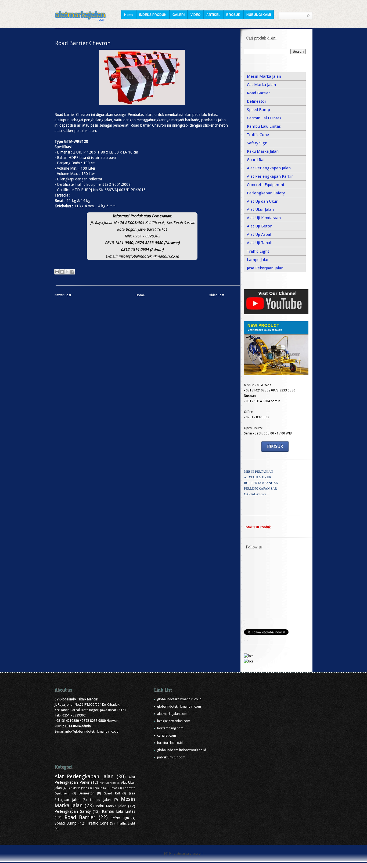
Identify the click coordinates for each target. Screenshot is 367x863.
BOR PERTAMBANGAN (261, 482)
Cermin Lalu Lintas (264, 118)
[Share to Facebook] (72, 271)
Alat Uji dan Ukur (262, 201)
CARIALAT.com (255, 494)
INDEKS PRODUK (153, 15)
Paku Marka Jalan (263, 151)
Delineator (256, 101)
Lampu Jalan (258, 259)
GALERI (178, 15)
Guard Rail (256, 159)
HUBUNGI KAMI (258, 15)
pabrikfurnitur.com (171, 757)
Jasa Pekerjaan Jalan (265, 268)
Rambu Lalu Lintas (264, 126)
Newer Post (63, 295)
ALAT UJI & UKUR (257, 477)
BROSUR (233, 15)
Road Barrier (258, 93)
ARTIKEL (213, 15)
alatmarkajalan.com (172, 714)
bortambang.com (170, 728)
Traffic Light (258, 251)
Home (128, 15)
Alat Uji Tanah (259, 242)
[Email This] (57, 271)
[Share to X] (67, 271)
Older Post (216, 295)
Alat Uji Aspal (259, 234)
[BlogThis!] (62, 271)
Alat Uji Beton (259, 226)
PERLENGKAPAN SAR (260, 488)
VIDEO (195, 15)
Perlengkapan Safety (266, 193)
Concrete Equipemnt (266, 184)
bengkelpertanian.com (173, 721)
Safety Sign (257, 143)
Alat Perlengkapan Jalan (269, 168)
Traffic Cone (258, 134)
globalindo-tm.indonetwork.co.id (181, 750)
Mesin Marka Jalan (264, 76)
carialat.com (166, 735)
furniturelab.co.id (170, 743)
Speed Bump (258, 109)
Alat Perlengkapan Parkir (270, 176)
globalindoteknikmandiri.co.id (179, 699)
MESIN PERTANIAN (258, 471)
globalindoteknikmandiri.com (179, 706)
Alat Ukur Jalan (260, 209)
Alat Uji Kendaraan (264, 217)
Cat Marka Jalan (261, 84)
